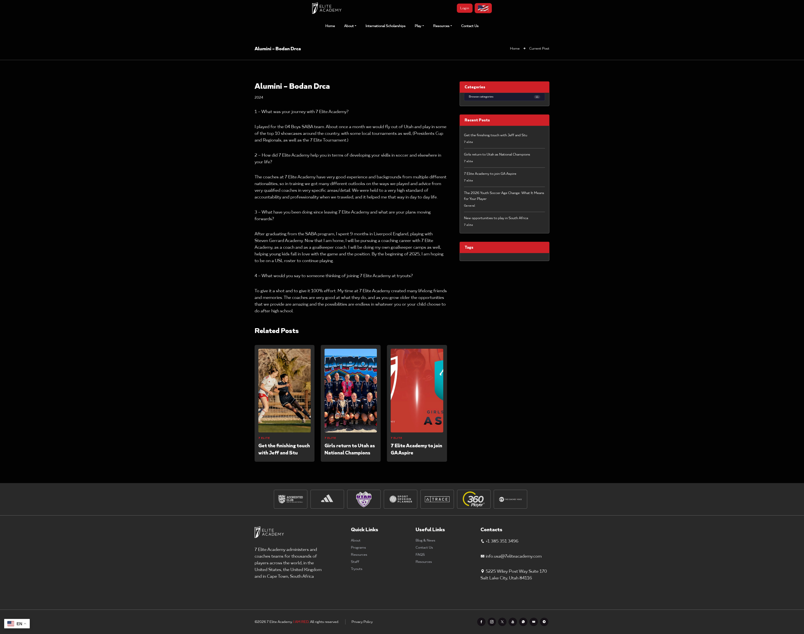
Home (330, 26)
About (356, 540)
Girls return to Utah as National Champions (350, 449)
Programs (358, 547)
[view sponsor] (290, 499)
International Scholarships (386, 26)
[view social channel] (481, 622)
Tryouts (356, 569)
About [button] (349, 26)
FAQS (420, 554)
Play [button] (418, 26)
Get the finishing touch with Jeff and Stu (284, 449)
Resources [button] (441, 26)
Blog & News (425, 540)
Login (464, 8)
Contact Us (470, 26)
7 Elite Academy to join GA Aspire (416, 449)
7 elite (264, 438)
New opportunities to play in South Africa (496, 218)
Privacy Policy (362, 622)
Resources (359, 554)
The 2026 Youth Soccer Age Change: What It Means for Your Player (504, 196)
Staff (355, 561)
